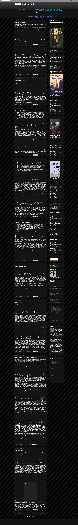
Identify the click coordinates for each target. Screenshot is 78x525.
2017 (52, 377)
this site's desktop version (49, 6)
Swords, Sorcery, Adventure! (23, 222)
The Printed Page (20, 22)
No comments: (29, 74)
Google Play (17, 62)
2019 (52, 374)
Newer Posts (17, 513)
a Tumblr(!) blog (25, 209)
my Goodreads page (27, 208)
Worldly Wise (18, 50)
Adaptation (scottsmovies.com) (55, 302)
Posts (52, 258)
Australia (18, 61)
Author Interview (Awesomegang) (55, 288)
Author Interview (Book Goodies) (55, 291)
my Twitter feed (33, 208)
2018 (52, 375)
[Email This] (33, 44)
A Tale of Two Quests (21, 110)
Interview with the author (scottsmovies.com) (54, 300)
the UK (44, 60)
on (46, 15)
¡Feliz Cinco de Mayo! (21, 266)
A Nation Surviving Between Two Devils (26, 357)
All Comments (53, 259)
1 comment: (29, 444)
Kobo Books (22, 62)
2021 (52, 371)
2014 (52, 381)
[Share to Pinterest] (37, 44)
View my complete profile (54, 355)
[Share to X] (35, 44)
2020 (52, 372)
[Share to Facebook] (36, 44)
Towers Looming (19, 161)
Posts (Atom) (33, 516)
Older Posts (44, 513)
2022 (52, 369)
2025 (52, 365)
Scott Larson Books (24, 4)
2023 (52, 368)
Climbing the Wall (20, 302)
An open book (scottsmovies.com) (55, 296)
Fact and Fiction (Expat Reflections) (56, 297)
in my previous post (22, 359)
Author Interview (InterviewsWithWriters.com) (54, 286)
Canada (41, 60)
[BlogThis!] (34, 44)
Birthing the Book (20, 80)
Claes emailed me (25, 471)
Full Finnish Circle (20, 450)
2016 (52, 378)
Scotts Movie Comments (55, 307)
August (53, 361)
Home (31, 513)
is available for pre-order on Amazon (29, 475)
